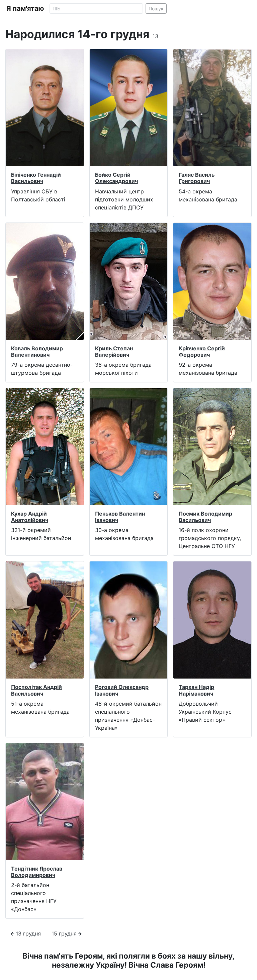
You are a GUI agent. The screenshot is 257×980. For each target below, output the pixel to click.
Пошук (156, 8)
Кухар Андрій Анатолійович (29, 516)
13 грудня (28, 933)
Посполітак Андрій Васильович (36, 690)
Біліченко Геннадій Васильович (36, 177)
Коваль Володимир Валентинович (37, 351)
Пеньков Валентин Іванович (120, 516)
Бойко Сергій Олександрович (116, 177)
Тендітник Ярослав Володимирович (36, 871)
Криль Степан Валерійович (114, 351)
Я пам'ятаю (25, 8)
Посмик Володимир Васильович (205, 516)
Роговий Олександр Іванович (122, 690)
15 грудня (64, 933)
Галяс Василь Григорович (197, 177)
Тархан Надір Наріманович (196, 690)
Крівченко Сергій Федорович (202, 351)
